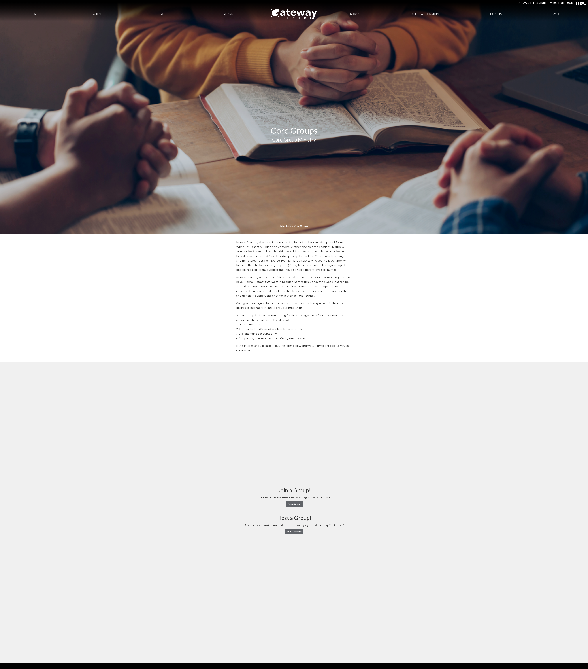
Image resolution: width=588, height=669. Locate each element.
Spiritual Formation (425, 14)
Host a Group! (294, 531)
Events (163, 14)
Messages (229, 14)
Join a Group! (294, 503)
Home (34, 14)
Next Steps (495, 14)
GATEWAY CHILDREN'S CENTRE (532, 3)
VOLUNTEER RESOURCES (561, 3)
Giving (556, 14)
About (97, 14)
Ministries (285, 225)
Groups (354, 14)
